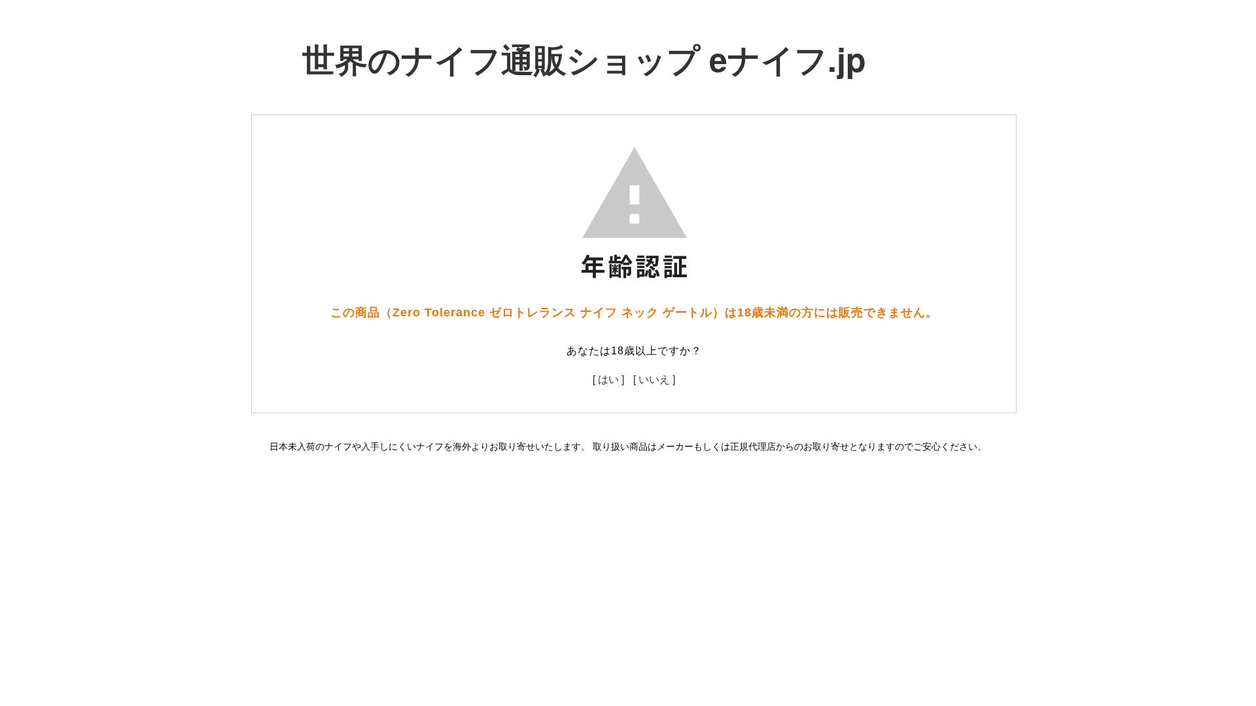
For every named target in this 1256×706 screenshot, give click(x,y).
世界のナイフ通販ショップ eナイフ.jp (584, 58)
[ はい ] (608, 378)
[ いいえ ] (654, 378)
